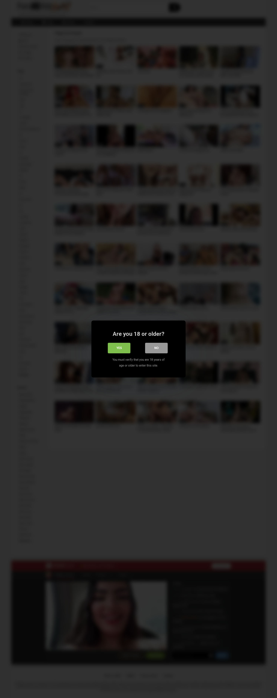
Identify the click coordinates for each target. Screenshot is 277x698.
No (156, 348)
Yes (119, 348)
